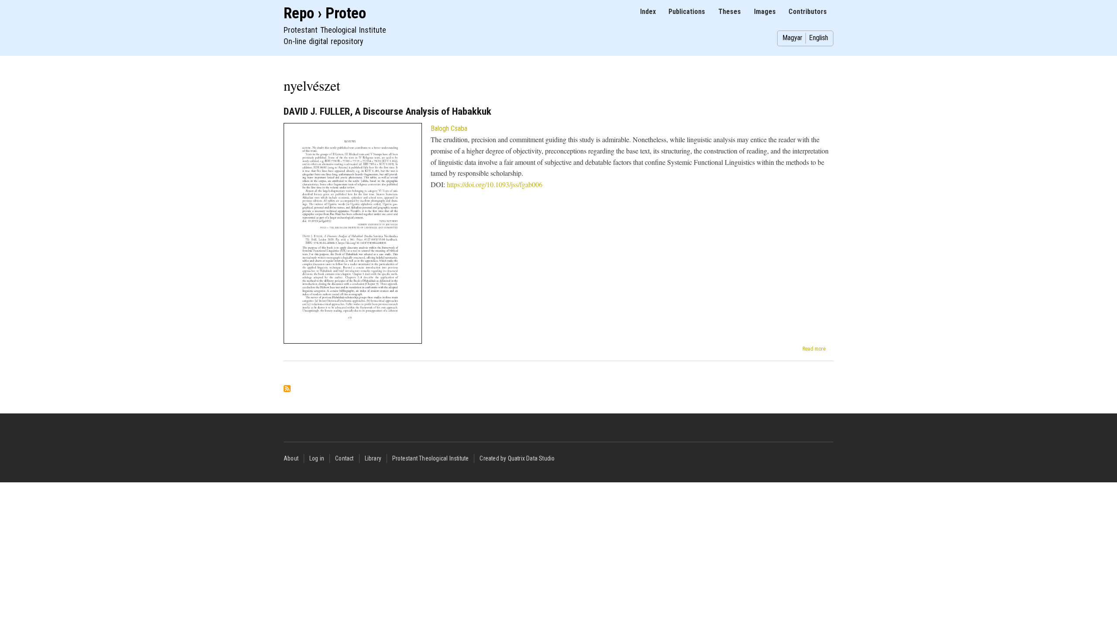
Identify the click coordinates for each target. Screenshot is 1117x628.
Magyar (792, 38)
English (818, 38)
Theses (729, 11)
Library (373, 458)
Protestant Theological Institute (430, 458)
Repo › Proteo (325, 13)
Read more (814, 349)
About (291, 458)
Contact (344, 458)
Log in (316, 458)
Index (648, 11)
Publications (686, 11)
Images (765, 11)
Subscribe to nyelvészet (287, 389)
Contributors (807, 11)
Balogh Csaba (449, 128)
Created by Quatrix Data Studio (517, 458)
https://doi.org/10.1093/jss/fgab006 (494, 184)
